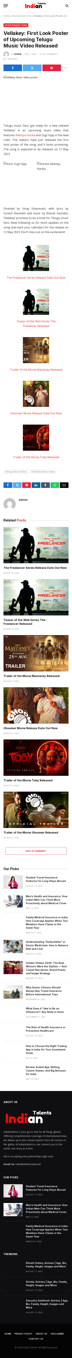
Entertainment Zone (21, 15)
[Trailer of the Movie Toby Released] (36, 438)
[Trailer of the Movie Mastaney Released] (36, 351)
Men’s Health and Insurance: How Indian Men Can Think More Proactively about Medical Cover (46, 900)
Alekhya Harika (25, 135)
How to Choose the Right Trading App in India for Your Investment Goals (46, 1049)
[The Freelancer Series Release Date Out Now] (36, 258)
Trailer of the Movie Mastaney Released (36, 370)
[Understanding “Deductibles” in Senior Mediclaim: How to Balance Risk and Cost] (13, 946)
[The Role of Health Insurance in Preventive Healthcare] (13, 1031)
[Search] (67, 6)
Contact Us (36, 1338)
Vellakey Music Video (43, 471)
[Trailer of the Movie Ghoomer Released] (36, 810)
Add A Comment (36, 851)
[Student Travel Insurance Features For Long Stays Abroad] (13, 882)
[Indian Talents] (36, 5)
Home (6, 15)
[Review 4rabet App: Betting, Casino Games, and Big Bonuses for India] (13, 1071)
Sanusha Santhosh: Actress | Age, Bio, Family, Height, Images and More (47, 1304)
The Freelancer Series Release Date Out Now (36, 278)
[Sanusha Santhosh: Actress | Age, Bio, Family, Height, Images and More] (13, 1305)
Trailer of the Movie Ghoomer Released (30, 832)
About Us (41, 1333)
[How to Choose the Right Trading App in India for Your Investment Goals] (13, 1050)
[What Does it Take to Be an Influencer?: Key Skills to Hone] (13, 1013)
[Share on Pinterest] (51, 68)
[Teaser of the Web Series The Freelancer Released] (36, 302)
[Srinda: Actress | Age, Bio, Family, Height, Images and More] (13, 1286)
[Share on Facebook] (12, 68)
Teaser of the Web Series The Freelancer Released (24, 622)
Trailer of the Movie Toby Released (36, 457)
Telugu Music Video (16, 471)
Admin (17, 54)
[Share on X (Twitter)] (32, 68)
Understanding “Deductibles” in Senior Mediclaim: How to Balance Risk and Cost (47, 945)
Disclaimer (57, 1333)
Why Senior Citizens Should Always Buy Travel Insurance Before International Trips (44, 991)
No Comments (50, 54)
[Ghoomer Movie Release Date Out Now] (36, 394)
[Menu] (5, 6)
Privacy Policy (23, 1333)
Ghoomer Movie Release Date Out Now (36, 413)
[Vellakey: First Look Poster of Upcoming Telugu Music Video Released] (36, 96)
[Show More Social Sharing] (65, 68)
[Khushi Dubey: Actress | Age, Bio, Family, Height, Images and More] (13, 1267)
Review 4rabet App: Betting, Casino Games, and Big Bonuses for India (46, 1071)
